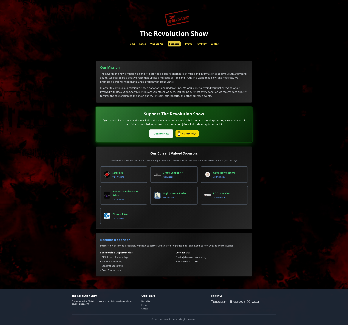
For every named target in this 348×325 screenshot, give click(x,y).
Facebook (239, 301)
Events (188, 43)
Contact (215, 43)
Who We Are (156, 43)
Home (132, 43)
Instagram (220, 301)
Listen (142, 43)
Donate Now (161, 133)
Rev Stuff (201, 43)
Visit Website (118, 177)
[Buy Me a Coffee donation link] (187, 133)
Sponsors (174, 43)
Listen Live (146, 301)
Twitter (254, 301)
